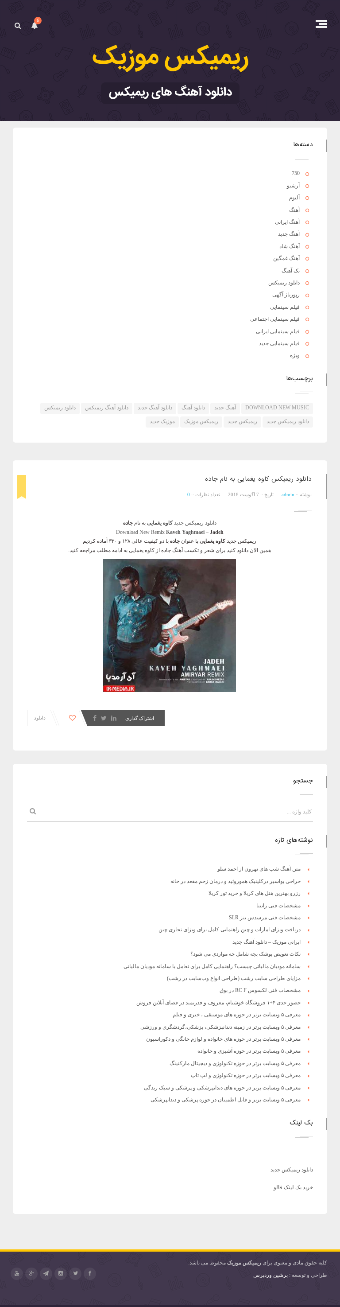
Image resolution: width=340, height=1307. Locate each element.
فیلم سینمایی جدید (279, 343)
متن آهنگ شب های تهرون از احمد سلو (259, 869)
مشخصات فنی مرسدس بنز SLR (265, 917)
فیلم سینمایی (285, 307)
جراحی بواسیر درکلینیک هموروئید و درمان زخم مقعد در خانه (235, 881)
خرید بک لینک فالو (293, 1187)
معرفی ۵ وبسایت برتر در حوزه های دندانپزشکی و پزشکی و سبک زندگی (222, 1088)
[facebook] (90, 1274)
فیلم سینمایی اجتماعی (275, 319)
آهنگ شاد (289, 246)
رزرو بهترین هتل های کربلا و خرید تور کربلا (255, 893)
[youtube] (17, 1274)
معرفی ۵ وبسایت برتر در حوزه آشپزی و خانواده (249, 1051)
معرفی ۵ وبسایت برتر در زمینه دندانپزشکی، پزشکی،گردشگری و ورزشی (220, 1027)
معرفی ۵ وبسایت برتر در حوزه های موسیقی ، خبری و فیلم (237, 1014)
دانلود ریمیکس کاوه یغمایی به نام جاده (258, 479)
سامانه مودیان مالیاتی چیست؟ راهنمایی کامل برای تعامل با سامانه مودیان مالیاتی (212, 966)
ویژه (295, 355)
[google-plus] (31, 1274)
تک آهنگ (291, 271)
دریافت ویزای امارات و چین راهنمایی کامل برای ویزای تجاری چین (229, 929)
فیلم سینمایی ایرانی (278, 331)
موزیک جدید (162, 421)
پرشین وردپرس (270, 1275)
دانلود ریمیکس (284, 283)
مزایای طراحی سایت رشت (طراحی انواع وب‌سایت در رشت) (234, 978)
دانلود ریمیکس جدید (288, 421)
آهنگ (294, 210)
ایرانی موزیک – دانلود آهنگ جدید (266, 942)
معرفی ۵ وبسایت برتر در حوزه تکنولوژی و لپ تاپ (246, 1075)
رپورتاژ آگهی (286, 295)
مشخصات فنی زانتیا (278, 905)
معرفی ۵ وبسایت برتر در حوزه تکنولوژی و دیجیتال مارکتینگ (235, 1063)
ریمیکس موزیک (201, 421)
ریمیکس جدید (242, 421)
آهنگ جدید (289, 234)
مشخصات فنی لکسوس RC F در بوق (260, 990)
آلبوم (294, 197)
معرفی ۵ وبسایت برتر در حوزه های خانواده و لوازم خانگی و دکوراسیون (223, 1039)
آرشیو (293, 186)
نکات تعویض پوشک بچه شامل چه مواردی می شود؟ (245, 954)
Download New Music (277, 408)
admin (288, 494)
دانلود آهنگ (193, 408)
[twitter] (75, 1274)
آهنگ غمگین (286, 258)
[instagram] (60, 1274)
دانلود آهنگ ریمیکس (106, 408)
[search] (17, 25)
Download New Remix (140, 532)
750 (296, 173)
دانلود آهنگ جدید (155, 408)
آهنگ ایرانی (287, 222)
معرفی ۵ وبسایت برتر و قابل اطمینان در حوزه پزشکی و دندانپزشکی (226, 1100)
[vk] (46, 1274)
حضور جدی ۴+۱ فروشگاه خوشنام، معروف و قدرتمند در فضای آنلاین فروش (218, 1003)
